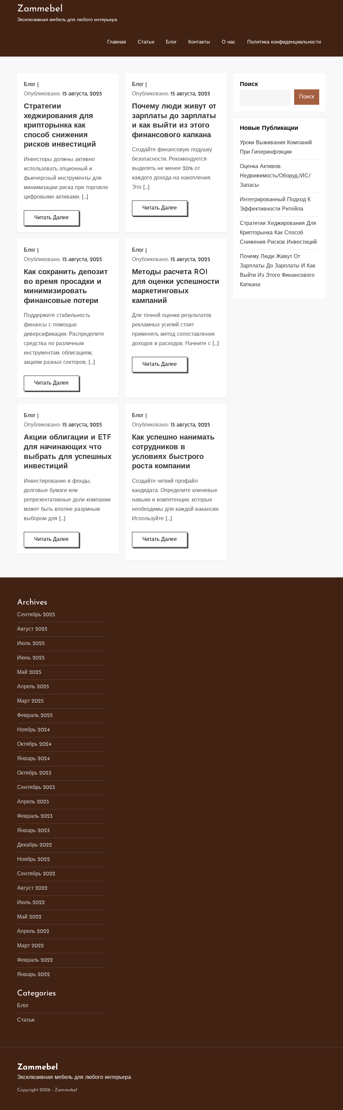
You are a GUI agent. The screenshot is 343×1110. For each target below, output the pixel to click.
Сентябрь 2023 (36, 787)
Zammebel (40, 9)
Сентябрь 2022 (36, 874)
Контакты (199, 42)
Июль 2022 (31, 902)
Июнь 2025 (31, 658)
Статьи (146, 42)
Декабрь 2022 (34, 845)
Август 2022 (32, 888)
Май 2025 (29, 672)
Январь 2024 (33, 759)
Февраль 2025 (35, 715)
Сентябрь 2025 (36, 615)
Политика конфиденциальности (284, 42)
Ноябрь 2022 (33, 859)
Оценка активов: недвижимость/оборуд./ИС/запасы (275, 176)
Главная (116, 42)
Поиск (249, 85)
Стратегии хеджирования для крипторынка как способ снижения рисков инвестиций (60, 126)
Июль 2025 (31, 643)
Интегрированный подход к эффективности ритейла (275, 204)
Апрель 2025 (33, 687)
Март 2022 (30, 946)
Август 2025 (32, 629)
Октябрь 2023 (34, 773)
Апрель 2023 (33, 802)
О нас (228, 42)
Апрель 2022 (33, 931)
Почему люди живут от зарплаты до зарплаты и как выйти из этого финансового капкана (277, 271)
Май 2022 (29, 917)
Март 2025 (30, 701)
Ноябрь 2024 (33, 730)
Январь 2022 (33, 974)
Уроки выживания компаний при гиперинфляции (276, 147)
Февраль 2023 (35, 816)
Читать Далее (51, 218)
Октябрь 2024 (34, 744)
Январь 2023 (33, 831)
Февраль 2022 (35, 960)
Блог (171, 42)
